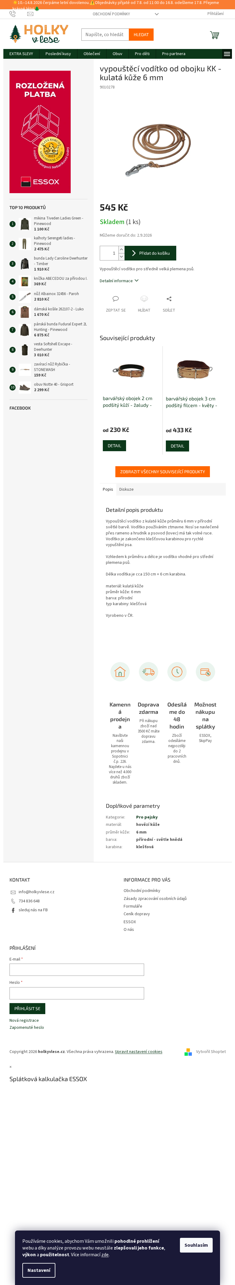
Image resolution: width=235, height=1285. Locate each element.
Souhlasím (196, 1245)
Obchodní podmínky (111, 14)
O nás (129, 930)
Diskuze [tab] (126, 489)
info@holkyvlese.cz (36, 892)
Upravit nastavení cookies (138, 1052)
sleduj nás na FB (33, 910)
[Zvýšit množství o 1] (121, 249)
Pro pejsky (147, 817)
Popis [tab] (108, 489)
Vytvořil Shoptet (211, 1052)
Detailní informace (116, 281)
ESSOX (130, 922)
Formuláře (133, 906)
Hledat (141, 34)
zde (105, 1254)
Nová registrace (24, 1021)
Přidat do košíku (154, 253)
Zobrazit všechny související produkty (162, 471)
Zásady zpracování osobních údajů (155, 899)
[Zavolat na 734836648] (18, 14)
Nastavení (39, 1270)
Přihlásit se (27, 1008)
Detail (114, 445)
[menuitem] (21, 54)
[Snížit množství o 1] (121, 256)
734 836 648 (29, 901)
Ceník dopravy (137, 914)
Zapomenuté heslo (26, 1028)
